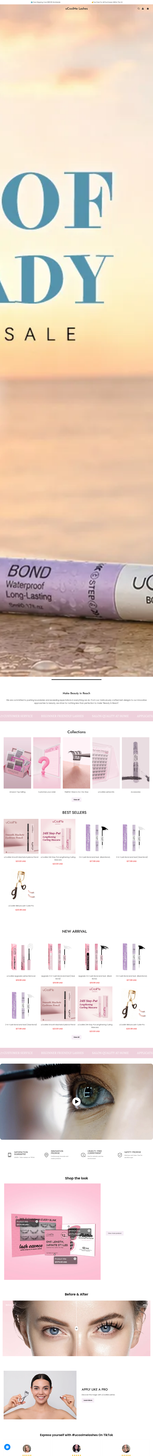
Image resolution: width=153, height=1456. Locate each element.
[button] (139, 8)
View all (76, 800)
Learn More (88, 1400)
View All (76, 1037)
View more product (114, 1233)
